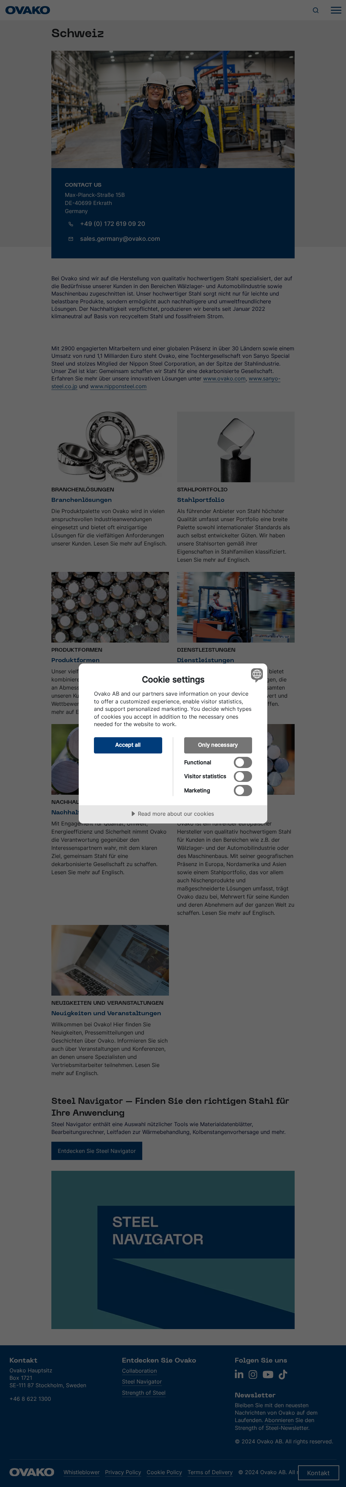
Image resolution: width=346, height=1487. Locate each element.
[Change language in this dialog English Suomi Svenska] (256, 675)
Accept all (128, 744)
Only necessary (218, 744)
